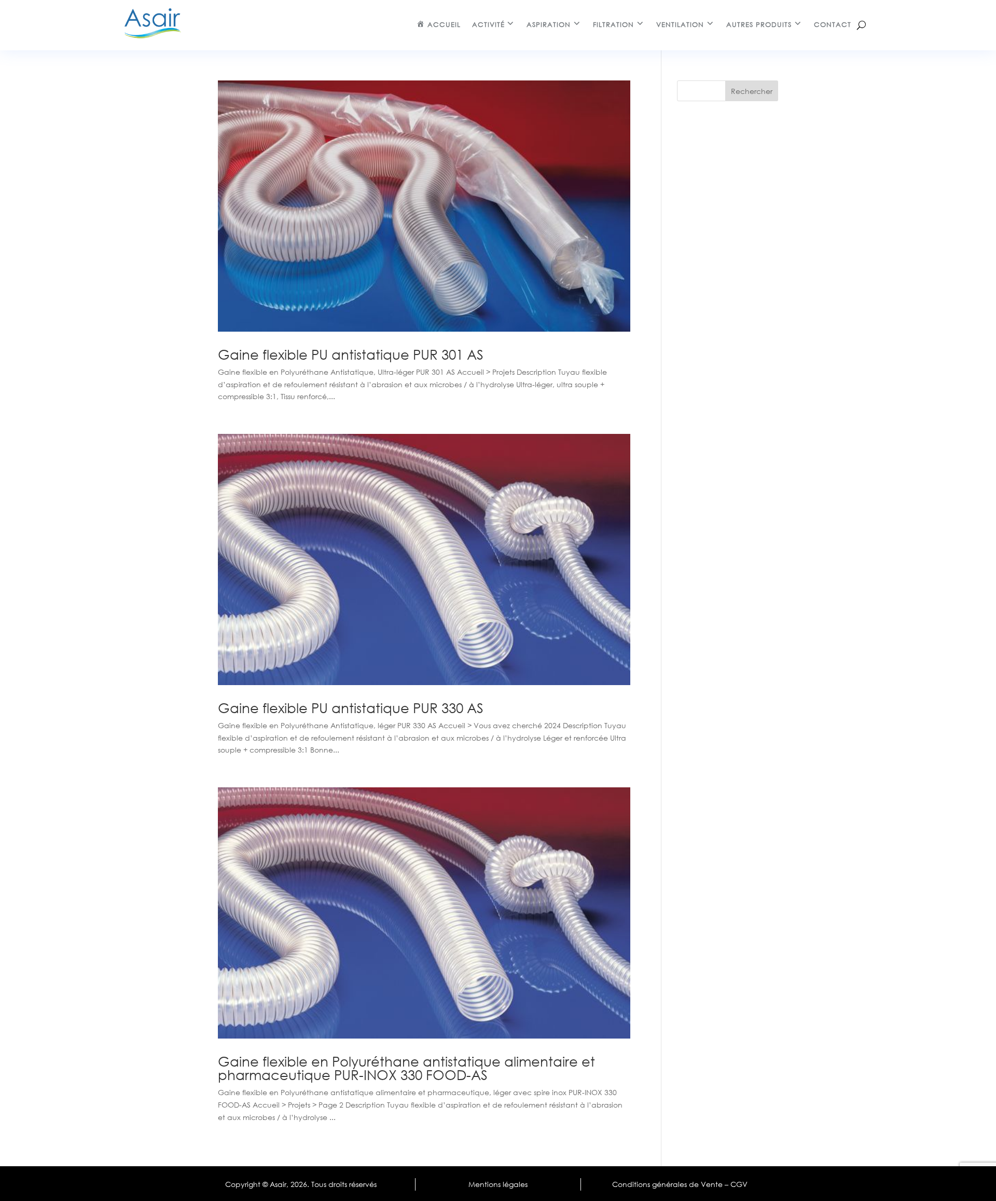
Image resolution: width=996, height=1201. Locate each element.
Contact (832, 24)
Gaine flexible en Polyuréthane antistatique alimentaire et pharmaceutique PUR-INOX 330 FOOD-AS (406, 1068)
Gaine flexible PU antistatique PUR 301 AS (350, 354)
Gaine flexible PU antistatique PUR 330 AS (350, 707)
